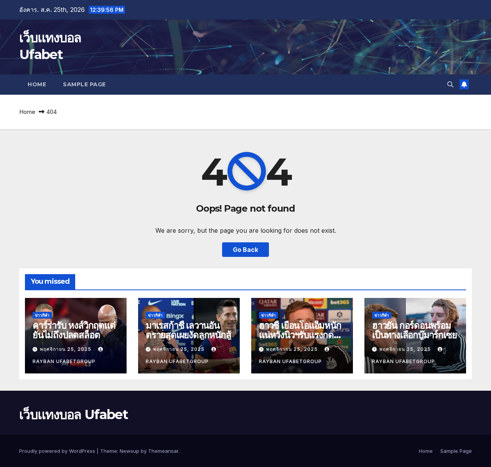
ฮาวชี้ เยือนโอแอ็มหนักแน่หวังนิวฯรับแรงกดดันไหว (302, 335)
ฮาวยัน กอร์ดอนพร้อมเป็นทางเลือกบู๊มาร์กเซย (414, 330)
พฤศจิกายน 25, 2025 (66, 349)
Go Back (245, 249)
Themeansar (163, 451)
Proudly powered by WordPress (58, 451)
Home (37, 84)
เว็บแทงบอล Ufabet (73, 414)
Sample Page (84, 84)
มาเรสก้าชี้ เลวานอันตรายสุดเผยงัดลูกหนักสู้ (188, 330)
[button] (450, 84)
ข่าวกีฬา (42, 315)
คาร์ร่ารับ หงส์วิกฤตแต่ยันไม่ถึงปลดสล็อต (74, 330)
